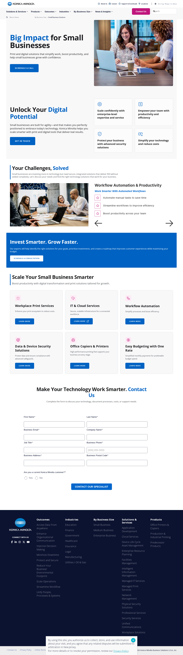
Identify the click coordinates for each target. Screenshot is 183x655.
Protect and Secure (47, 560)
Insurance (70, 546)
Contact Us (12, 650)
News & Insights (103, 12)
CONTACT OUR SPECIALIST (91, 486)
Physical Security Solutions (131, 605)
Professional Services (134, 612)
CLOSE (133, 640)
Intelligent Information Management (129, 572)
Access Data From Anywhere (47, 526)
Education (71, 524)
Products (35, 12)
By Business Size (82, 12)
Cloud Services (130, 536)
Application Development (129, 529)
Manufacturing (73, 557)
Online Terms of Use (43, 650)
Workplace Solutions (133, 632)
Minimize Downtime (48, 555)
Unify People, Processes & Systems (48, 593)
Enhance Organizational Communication (46, 537)
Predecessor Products (157, 544)
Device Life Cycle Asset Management (132, 543)
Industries (64, 12)
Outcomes (49, 12)
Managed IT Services (133, 581)
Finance (69, 530)
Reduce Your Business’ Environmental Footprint (45, 571)
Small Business (101, 524)
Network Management (129, 596)
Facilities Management (129, 561)
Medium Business (103, 530)
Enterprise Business (104, 535)
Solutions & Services (16, 12)
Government (72, 535)
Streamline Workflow (48, 586)
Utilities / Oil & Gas (75, 562)
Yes (31, 477)
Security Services (131, 618)
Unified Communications (131, 625)
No (41, 477)
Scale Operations (46, 581)
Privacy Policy (25, 650)
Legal (68, 551)
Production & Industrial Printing (160, 535)
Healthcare (71, 541)
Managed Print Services (130, 588)
